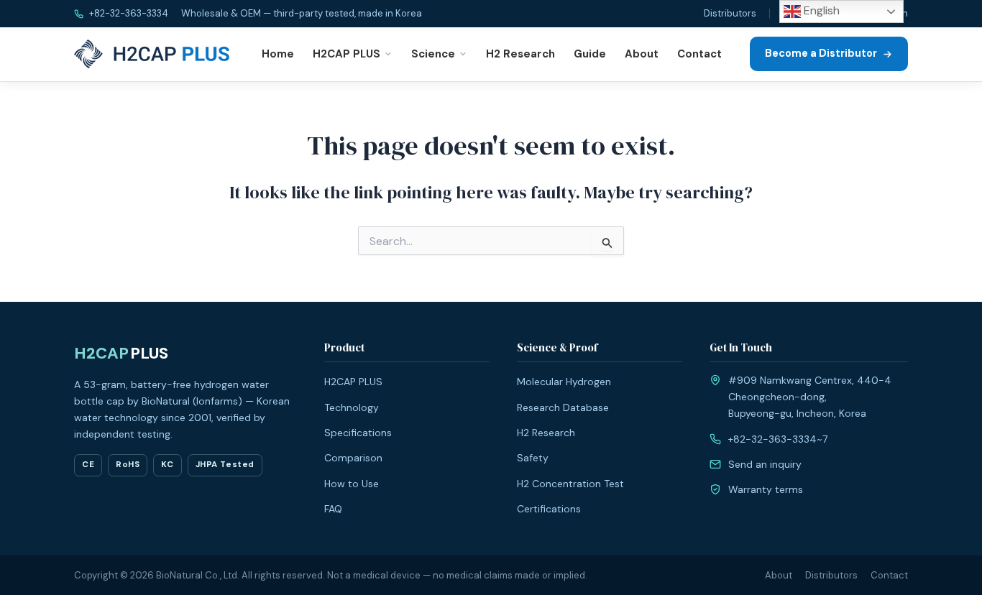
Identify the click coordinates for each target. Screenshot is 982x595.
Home (278, 54)
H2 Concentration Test (570, 483)
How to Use (351, 483)
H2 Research (520, 54)
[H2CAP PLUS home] (154, 54)
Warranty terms (765, 489)
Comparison (353, 457)
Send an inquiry (765, 464)
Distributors (730, 13)
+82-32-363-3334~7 (777, 439)
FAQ (333, 508)
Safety (533, 457)
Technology (351, 407)
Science (433, 54)
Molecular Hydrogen (564, 381)
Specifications (358, 432)
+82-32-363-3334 (127, 13)
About (642, 54)
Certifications (549, 508)
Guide (590, 54)
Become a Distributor (821, 53)
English (820, 10)
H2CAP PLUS (346, 54)
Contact (699, 54)
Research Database (563, 407)
